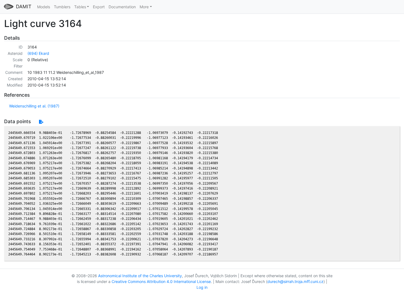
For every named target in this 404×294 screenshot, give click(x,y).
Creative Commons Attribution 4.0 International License (161, 281)
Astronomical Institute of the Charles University (140, 275)
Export (99, 6)
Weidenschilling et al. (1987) (34, 106)
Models (43, 6)
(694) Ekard (38, 53)
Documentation (122, 6)
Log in (202, 287)
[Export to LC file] (41, 121)
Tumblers (62, 6)
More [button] (144, 6)
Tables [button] (80, 6)
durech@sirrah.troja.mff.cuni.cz (295, 281)
